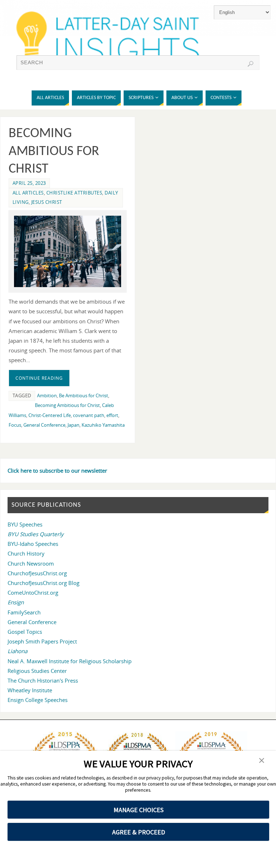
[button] (261, 761)
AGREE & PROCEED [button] (138, 832)
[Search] (250, 63)
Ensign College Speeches (38, 699)
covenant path (88, 415)
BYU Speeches (25, 524)
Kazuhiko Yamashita (103, 425)
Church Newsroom (31, 563)
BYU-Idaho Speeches (33, 543)
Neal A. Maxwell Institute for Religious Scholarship (70, 661)
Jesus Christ (46, 202)
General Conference (44, 425)
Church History (26, 553)
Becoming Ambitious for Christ (54, 151)
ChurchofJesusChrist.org (37, 573)
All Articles (28, 192)
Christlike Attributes (74, 192)
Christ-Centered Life (49, 415)
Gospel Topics (25, 631)
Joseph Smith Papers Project (42, 641)
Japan (73, 425)
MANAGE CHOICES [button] (139, 810)
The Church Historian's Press (43, 680)
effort (112, 415)
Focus (15, 425)
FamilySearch (24, 612)
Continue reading (39, 378)
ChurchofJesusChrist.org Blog (43, 582)
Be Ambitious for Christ (83, 395)
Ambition (47, 395)
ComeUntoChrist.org (33, 592)
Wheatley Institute (30, 690)
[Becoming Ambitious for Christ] (67, 251)
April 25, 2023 (29, 183)
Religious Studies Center (37, 670)
